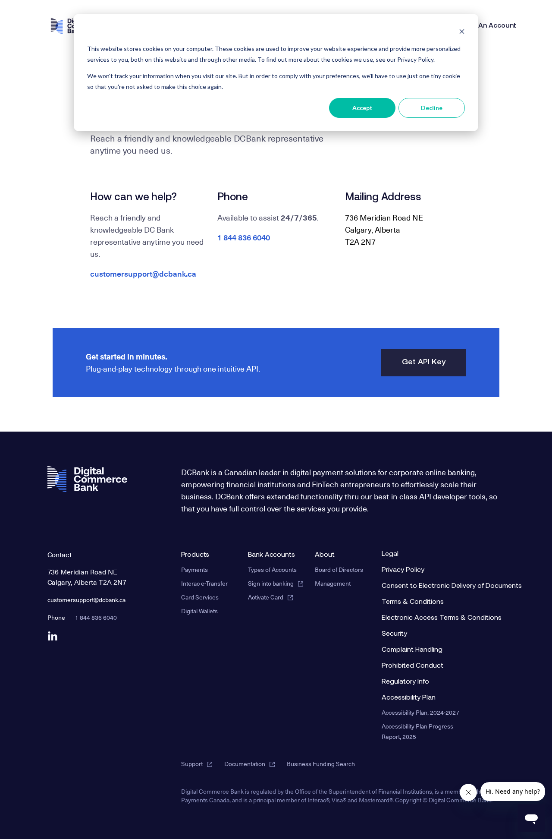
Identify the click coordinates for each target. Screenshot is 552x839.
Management (333, 583)
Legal (390, 554)
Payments (194, 569)
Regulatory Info (405, 681)
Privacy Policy (403, 570)
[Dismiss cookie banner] (462, 32)
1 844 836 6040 (243, 237)
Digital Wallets (199, 610)
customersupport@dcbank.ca (143, 273)
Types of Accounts (272, 569)
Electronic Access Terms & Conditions (427, 618)
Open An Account (487, 25)
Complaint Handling (412, 650)
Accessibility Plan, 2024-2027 (420, 712)
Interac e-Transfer (204, 583)
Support (192, 763)
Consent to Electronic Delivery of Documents (427, 586)
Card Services (200, 597)
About (325, 555)
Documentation (244, 763)
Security (394, 634)
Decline (431, 107)
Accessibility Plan (409, 697)
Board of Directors (339, 569)
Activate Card (265, 597)
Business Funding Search (321, 763)
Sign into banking (271, 583)
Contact (59, 554)
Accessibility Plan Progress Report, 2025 (417, 731)
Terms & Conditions (413, 602)
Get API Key (423, 362)
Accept (362, 107)
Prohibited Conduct (412, 665)
